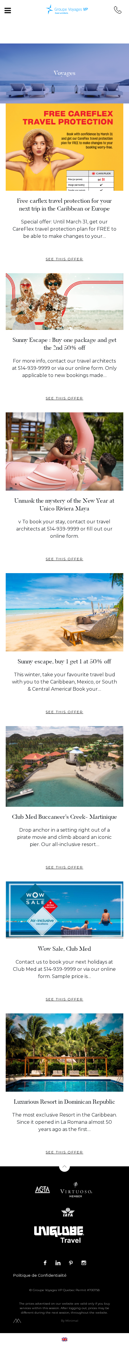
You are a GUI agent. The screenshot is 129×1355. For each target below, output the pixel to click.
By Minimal (69, 1321)
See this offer (64, 259)
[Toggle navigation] (7, 10)
